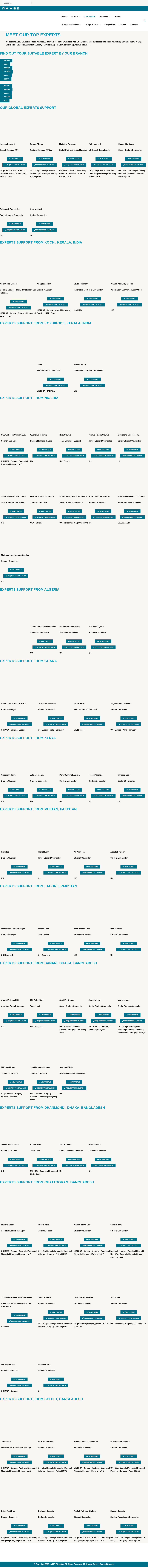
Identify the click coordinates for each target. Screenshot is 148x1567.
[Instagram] (14, 8)
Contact (110, 1564)
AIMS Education (57, 1564)
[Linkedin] (18, 8)
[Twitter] (7, 8)
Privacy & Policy (91, 1564)
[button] (79, 17)
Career (103, 1564)
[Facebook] (3, 8)
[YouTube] (11, 8)
